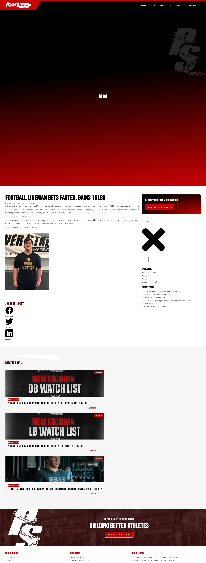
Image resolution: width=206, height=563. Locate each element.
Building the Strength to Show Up (155, 306)
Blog (171, 5)
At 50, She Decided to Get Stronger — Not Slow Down (162, 291)
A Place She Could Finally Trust (154, 298)
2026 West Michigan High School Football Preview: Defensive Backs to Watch (47, 403)
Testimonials (159, 5)
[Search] (145, 259)
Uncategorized (147, 282)
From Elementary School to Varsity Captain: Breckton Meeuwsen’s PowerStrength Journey (55, 489)
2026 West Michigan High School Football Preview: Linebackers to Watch (45, 446)
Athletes (38, 204)
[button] (9, 312)
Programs (143, 5)
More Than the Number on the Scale (156, 294)
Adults (144, 276)
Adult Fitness (147, 273)
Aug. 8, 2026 (13, 399)
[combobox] (153, 221)
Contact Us (193, 5)
